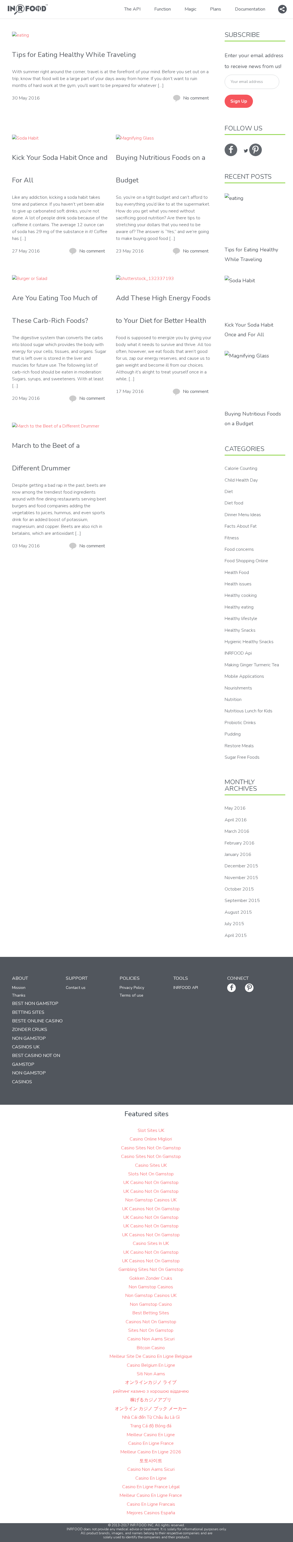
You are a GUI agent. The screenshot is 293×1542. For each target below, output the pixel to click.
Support (77, 978)
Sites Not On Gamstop (150, 1330)
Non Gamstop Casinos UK (151, 1200)
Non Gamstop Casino (151, 1304)
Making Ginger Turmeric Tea (252, 665)
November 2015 (241, 878)
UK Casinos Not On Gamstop (151, 1209)
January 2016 (238, 854)
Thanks (18, 995)
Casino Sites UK (151, 1165)
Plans (215, 9)
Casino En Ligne (151, 1478)
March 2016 (237, 831)
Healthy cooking (241, 595)
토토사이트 (150, 1461)
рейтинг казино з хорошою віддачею (151, 1391)
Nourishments (238, 688)
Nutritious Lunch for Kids (248, 711)
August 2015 (238, 912)
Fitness (232, 538)
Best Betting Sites (150, 1313)
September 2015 (242, 900)
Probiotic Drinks (240, 723)
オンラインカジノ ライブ (151, 1382)
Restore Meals (239, 746)
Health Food (237, 572)
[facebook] (231, 150)
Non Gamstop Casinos (151, 1287)
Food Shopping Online (246, 561)
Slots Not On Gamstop (151, 1174)
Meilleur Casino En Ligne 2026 (150, 1452)
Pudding (233, 734)
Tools (180, 978)
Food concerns (239, 549)
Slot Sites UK (151, 1130)
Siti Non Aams (151, 1374)
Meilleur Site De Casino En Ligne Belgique (151, 1356)
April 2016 (236, 820)
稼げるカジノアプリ (150, 1400)
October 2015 (239, 889)
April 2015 (236, 935)
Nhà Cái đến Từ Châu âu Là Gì (151, 1417)
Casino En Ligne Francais (151, 1504)
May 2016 (235, 808)
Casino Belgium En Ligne (151, 1365)
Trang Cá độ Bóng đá (150, 1426)
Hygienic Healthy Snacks (249, 642)
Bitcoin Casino (151, 1348)
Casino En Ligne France (151, 1443)
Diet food (234, 503)
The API (132, 9)
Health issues (238, 584)
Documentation (250, 9)
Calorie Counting (241, 468)
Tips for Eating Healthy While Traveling (74, 54)
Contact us (76, 987)
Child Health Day (241, 480)
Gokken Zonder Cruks (150, 1278)
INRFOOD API (185, 987)
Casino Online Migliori (151, 1139)
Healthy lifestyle (241, 618)
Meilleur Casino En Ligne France (151, 1495)
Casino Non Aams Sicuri (151, 1339)
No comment (196, 98)
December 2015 (241, 866)
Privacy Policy (132, 987)
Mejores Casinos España (151, 1513)
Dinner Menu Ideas (243, 515)
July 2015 (234, 924)
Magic (190, 9)
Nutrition (233, 699)
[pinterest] (255, 150)
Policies (130, 978)
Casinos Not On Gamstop (151, 1322)
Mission (18, 987)
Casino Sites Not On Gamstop (151, 1148)
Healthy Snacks (240, 630)
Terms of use (131, 995)
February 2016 (239, 843)
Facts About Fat (241, 526)
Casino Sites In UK (151, 1243)
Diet (229, 491)
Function (162, 9)
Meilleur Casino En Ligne (151, 1435)
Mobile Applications (244, 676)
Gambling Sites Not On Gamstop (150, 1269)
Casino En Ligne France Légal (151, 1487)
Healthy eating (239, 607)
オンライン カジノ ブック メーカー (151, 1409)
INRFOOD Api (238, 653)
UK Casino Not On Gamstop (151, 1182)
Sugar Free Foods (242, 757)
